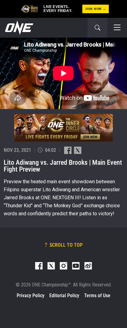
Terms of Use (97, 295)
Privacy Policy (30, 295)
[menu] (117, 28)
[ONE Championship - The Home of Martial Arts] (18, 27)
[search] (97, 28)
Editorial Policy (64, 295)
